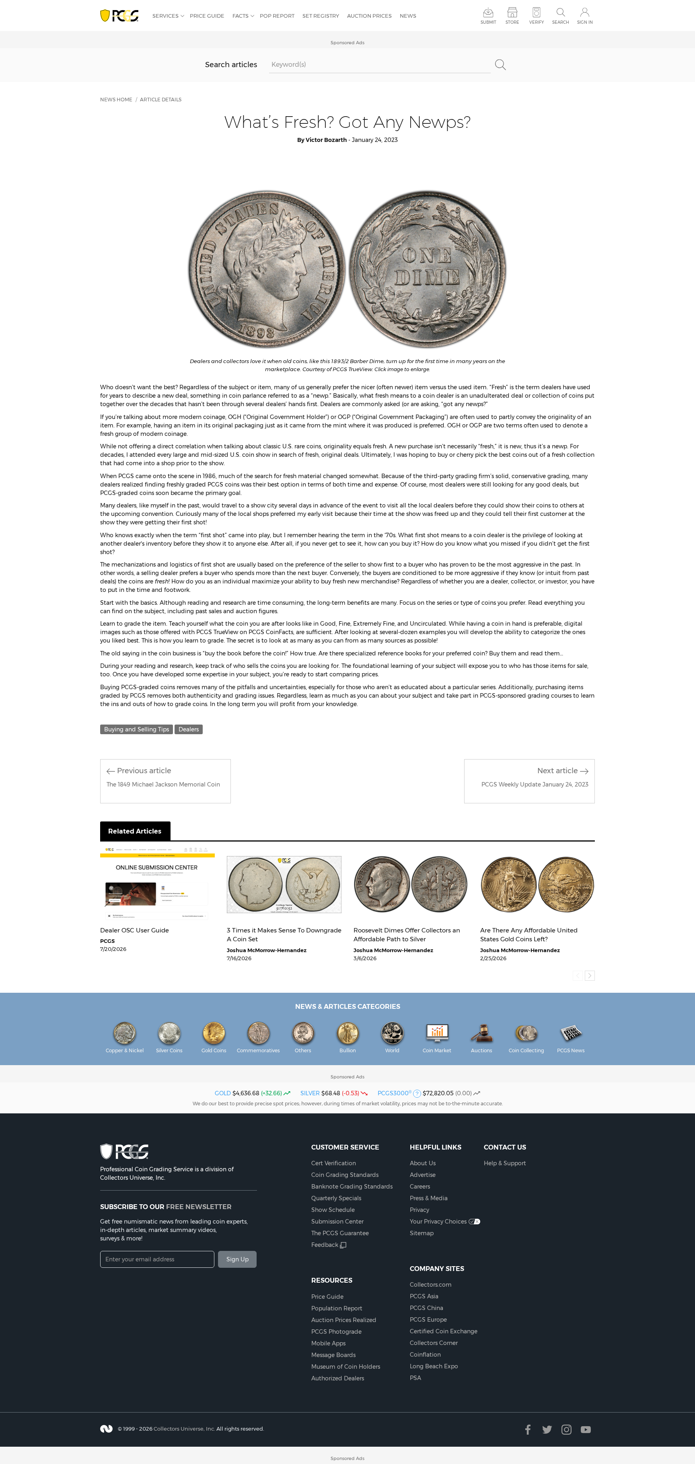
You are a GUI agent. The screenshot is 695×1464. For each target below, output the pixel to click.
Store (512, 22)
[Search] (500, 64)
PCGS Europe (428, 1319)
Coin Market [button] (437, 1050)
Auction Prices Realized (343, 1320)
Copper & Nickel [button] (125, 1050)
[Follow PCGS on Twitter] (547, 1430)
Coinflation (425, 1354)
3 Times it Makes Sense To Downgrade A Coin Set (284, 934)
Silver (310, 1093)
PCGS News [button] (571, 1050)
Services (165, 15)
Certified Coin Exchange (443, 1331)
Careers (420, 1186)
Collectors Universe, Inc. (184, 1428)
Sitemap (422, 1233)
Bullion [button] (347, 1050)
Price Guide (207, 15)
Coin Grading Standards (344, 1175)
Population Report (336, 1308)
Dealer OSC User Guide (134, 930)
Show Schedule (333, 1209)
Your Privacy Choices (438, 1221)
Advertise (423, 1175)
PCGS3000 (394, 1093)
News (408, 15)
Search (560, 22)
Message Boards (333, 1355)
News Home (116, 100)
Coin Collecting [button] (526, 1050)
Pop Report (277, 15)
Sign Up (237, 1259)
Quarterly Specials (336, 1198)
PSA (415, 1378)
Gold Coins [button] (214, 1050)
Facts (240, 15)
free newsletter (199, 1207)
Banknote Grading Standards (352, 1186)
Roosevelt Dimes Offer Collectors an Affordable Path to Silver (407, 934)
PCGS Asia (424, 1296)
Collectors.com (431, 1284)
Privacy (419, 1209)
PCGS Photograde (336, 1331)
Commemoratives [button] (258, 1050)
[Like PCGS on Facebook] (528, 1430)
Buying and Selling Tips (136, 729)
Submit (488, 22)
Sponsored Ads (347, 42)
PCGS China (426, 1308)
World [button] (392, 1050)
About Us (423, 1163)
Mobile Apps (328, 1343)
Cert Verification (333, 1163)
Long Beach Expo (434, 1366)
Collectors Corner (434, 1343)
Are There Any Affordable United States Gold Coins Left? (529, 934)
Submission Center (337, 1221)
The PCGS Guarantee (340, 1233)
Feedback (324, 1244)
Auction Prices (369, 15)
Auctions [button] (481, 1050)
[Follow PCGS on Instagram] (566, 1430)
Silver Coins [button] (169, 1050)
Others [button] (303, 1050)
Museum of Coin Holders (345, 1366)
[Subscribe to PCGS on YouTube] (586, 1430)
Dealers (189, 729)
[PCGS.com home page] (122, 16)
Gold (223, 1093)
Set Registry (320, 15)
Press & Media (429, 1198)
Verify (536, 22)
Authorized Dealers (337, 1378)
